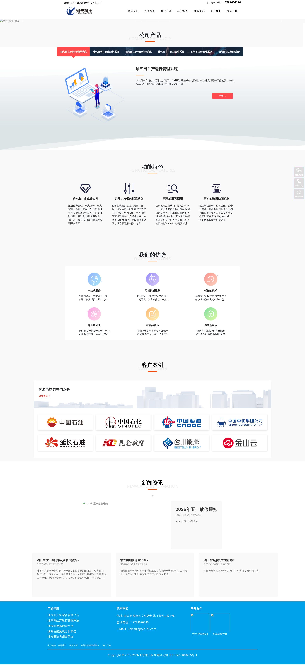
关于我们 (215, 11)
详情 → (222, 95)
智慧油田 (62, 645)
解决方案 (166, 11)
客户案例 (182, 11)
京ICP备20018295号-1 (183, 655)
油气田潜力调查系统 (60, 636)
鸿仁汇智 (107, 645)
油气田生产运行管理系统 (63, 620)
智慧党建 (73, 645)
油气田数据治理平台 (60, 626)
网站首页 (133, 11)
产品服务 (149, 11)
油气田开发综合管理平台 (63, 615)
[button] (23, 21)
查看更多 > (44, 395)
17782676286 (232, 2)
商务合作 (232, 11)
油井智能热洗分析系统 (62, 631)
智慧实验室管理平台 (90, 645)
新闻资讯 (199, 11)
